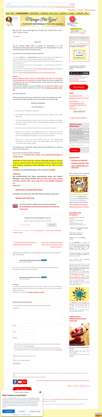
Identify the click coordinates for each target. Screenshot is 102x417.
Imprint (29, 414)
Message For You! (76, 302)
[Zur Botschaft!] (79, 300)
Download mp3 (78, 75)
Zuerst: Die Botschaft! (22, 13)
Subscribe (52, 225)
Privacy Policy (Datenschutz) (60, 380)
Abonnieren (63, 13)
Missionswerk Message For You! (72, 399)
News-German (40, 230)
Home (7, 13)
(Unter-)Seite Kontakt (57, 399)
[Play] (71, 73)
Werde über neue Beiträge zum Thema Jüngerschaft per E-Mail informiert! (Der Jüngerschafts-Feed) (52, 245)
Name (15, 325)
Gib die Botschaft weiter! (75, 96)
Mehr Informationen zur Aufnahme (77, 81)
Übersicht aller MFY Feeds (25, 198)
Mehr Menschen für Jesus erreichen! (79, 98)
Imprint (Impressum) (80, 380)
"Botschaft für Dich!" (74, 79)
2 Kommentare (16, 36)
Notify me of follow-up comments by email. (24, 356)
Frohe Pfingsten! (73, 101)
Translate (82, 33)
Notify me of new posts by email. (21, 360)
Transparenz (75, 386)
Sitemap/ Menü (82, 386)
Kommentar (16, 308)
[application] (79, 73)
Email (15, 331)
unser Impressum (25, 405)
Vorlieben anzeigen (35, 411)
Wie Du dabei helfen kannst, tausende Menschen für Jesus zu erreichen (78, 105)
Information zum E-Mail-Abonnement (29, 190)
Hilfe (86, 13)
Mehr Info (71, 356)
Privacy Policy (24, 414)
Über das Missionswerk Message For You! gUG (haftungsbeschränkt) (37, 72)
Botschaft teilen (34, 13)
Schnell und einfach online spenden (65, 7)
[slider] (86, 73)
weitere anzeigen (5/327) (79, 111)
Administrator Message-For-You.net (30, 260)
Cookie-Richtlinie (16, 414)
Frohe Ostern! (73, 108)
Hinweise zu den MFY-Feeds (80, 163)
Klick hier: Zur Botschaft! (81, 45)
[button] (40, 392)
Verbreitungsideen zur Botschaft (77, 277)
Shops (51, 13)
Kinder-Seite (80, 13)
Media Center (44, 13)
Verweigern (22, 411)
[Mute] (83, 73)
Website (15, 338)
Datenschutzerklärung (16, 405)
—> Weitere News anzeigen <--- (78, 118)
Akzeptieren (8, 411)
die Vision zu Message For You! (44, 69)
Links (88, 386)
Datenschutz (58, 350)
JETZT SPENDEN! (78, 87)
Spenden (69, 386)
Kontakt (87, 380)
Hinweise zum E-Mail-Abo (79, 160)
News (55, 13)
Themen (71, 13)
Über (12, 13)
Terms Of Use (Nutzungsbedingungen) (44, 380)
